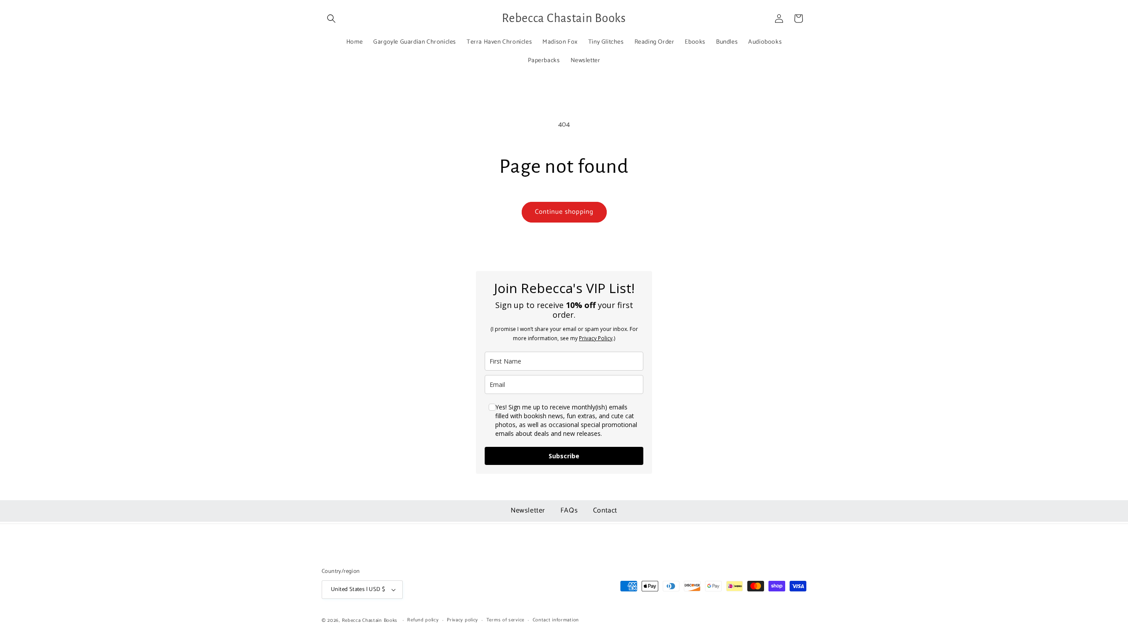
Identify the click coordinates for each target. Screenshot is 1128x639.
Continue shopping (564, 211)
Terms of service (505, 620)
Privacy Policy (595, 338)
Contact (605, 510)
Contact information (556, 620)
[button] (331, 18)
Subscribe (564, 456)
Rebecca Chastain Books (369, 620)
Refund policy (422, 620)
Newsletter (529, 510)
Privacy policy (462, 620)
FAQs (570, 510)
